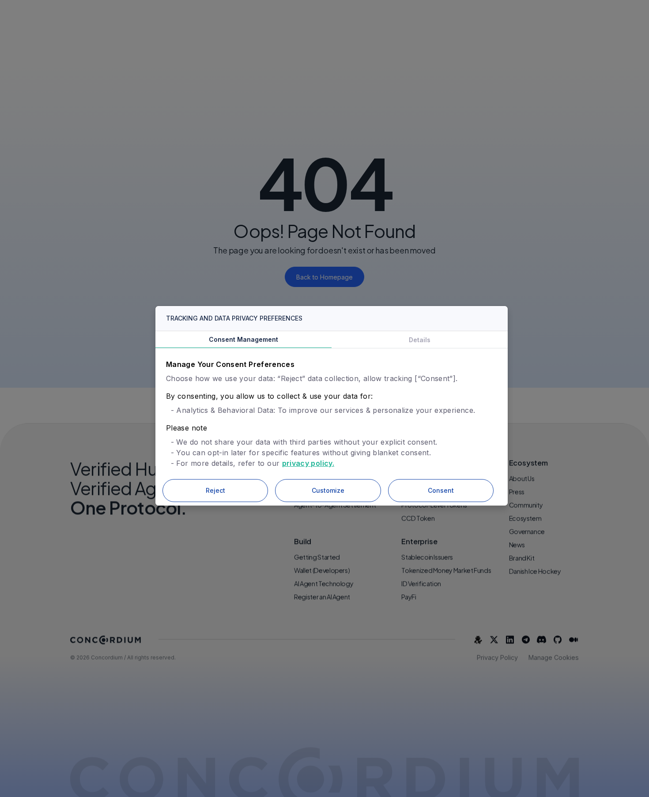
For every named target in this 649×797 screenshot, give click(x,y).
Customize (328, 490)
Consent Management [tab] (243, 339)
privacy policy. (308, 463)
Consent (441, 490)
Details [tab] (419, 340)
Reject (215, 490)
